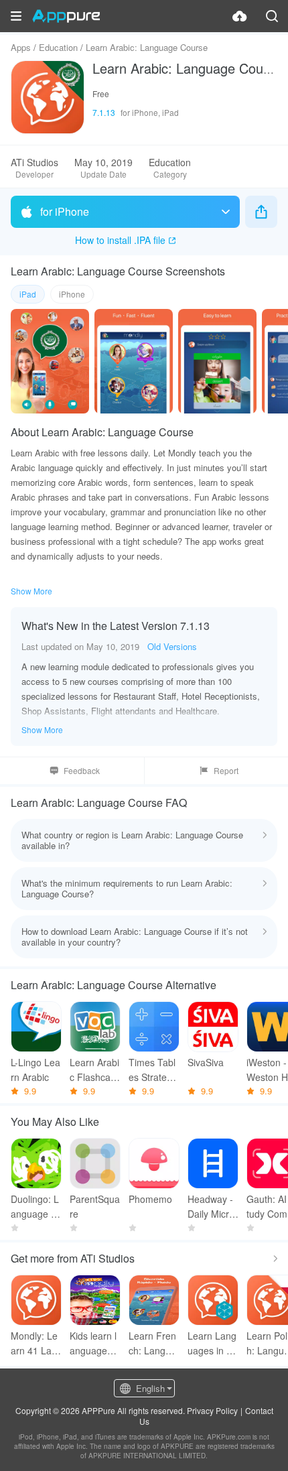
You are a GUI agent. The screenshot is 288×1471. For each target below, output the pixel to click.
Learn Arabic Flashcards (94, 1070)
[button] (16, 16)
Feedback (82, 770)
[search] (272, 16)
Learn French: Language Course (152, 1343)
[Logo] (66, 16)
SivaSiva (206, 1062)
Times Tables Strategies (154, 1070)
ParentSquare (95, 1206)
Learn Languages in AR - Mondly (212, 1343)
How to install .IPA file (120, 240)
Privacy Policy (212, 1410)
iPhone (72, 294)
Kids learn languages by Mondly (95, 1343)
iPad (27, 294)
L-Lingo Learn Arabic (35, 1070)
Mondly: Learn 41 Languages (34, 1343)
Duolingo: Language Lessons (36, 1206)
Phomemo (150, 1199)
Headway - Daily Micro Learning (211, 1206)
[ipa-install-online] (240, 16)
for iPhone (64, 211)
